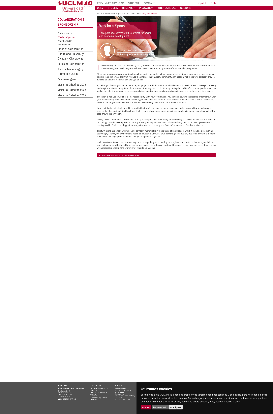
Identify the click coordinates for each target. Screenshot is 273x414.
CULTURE (185, 8)
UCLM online (120, 392)
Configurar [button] (175, 407)
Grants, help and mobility (125, 396)
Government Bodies (98, 392)
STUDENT (133, 3)
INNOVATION (146, 8)
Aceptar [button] (146, 407)
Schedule (118, 398)
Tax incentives (65, 44)
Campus (93, 390)
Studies (118, 385)
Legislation (94, 399)
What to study (120, 389)
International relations (99, 389)
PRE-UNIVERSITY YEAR (110, 3)
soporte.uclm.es (68, 399)
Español (202, 3)
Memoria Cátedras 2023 (72, 90)
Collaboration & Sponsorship (116, 13)
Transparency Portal (98, 398)
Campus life (119, 394)
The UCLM (95, 385)
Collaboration (65, 33)
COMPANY (149, 3)
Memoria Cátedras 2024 (72, 95)
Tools (213, 3)
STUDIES (113, 8)
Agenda (93, 394)
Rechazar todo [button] (160, 407)
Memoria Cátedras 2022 (72, 84)
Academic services (122, 399)
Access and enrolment (124, 390)
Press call (94, 396)
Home (99, 13)
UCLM (100, 8)
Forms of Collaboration (71, 64)
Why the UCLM (65, 40)
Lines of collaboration (70, 49)
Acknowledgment (67, 79)
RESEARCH (128, 8)
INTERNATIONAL (167, 8)
